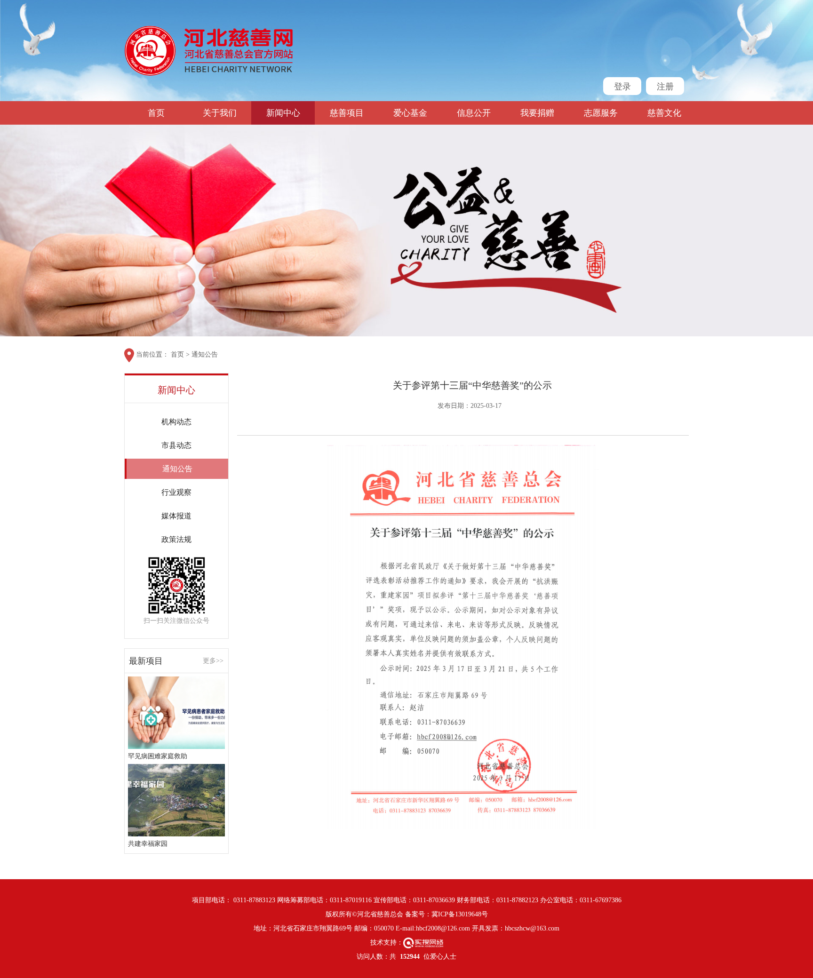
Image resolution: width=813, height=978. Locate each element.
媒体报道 (176, 516)
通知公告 (204, 354)
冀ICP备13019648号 (459, 914)
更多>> (213, 661)
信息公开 (474, 113)
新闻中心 (283, 113)
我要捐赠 (537, 113)
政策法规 (176, 539)
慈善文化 (664, 113)
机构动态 (176, 422)
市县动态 (176, 445)
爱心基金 (410, 113)
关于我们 (220, 113)
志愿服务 (601, 113)
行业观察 (176, 492)
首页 (156, 113)
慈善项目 (347, 113)
